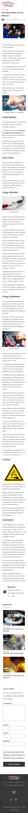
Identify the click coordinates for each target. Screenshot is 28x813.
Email (6, 733)
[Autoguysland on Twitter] (16, 800)
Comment (7, 703)
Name (6, 725)
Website (6, 741)
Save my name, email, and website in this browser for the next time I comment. (14, 755)
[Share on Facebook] (22, 19)
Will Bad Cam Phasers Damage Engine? (13, 653)
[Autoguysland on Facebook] (11, 800)
